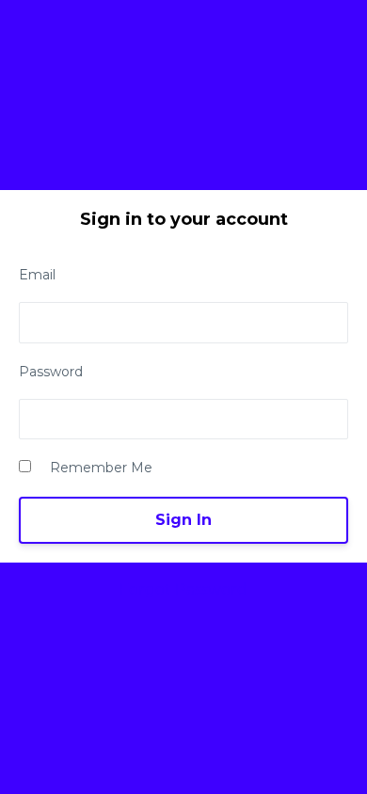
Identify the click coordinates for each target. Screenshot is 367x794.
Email (37, 274)
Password (51, 371)
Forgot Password (183, 589)
